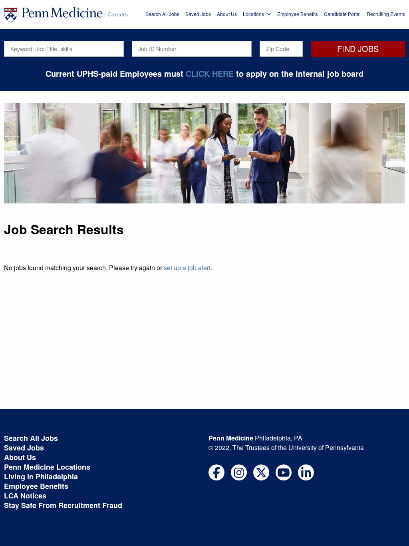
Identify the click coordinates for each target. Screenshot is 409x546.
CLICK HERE (210, 73)
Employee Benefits (297, 13)
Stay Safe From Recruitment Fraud (63, 505)
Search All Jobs (162, 13)
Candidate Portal (342, 13)
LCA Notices (25, 495)
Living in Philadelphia (41, 476)
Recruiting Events (386, 13)
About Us (227, 13)
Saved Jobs (198, 13)
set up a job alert (187, 267)
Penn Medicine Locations (47, 467)
